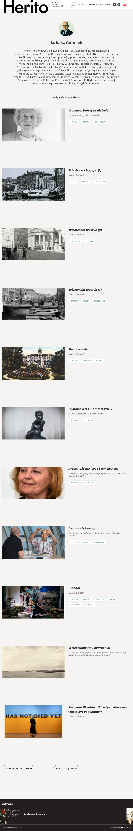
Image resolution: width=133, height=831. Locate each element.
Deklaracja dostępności (36, 814)
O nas (108, 5)
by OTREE (127, 828)
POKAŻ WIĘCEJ (64, 769)
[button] (126, 4)
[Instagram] (119, 5)
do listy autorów (20, 769)
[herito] (26, 4)
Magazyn (82, 5)
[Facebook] (114, 5)
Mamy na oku (96, 5)
